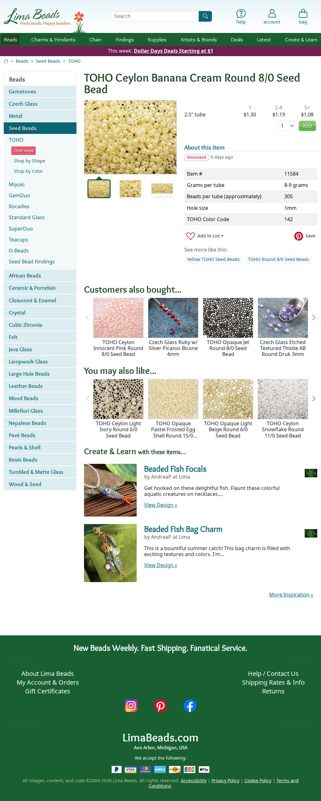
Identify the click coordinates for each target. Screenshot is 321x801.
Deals (237, 39)
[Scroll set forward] (313, 317)
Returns (273, 691)
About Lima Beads (47, 673)
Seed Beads (48, 61)
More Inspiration (291, 594)
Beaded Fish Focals (175, 469)
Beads (10, 39)
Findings (125, 39)
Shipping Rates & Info (273, 682)
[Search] (205, 16)
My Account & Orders (48, 682)
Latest (264, 39)
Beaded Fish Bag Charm (183, 529)
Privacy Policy (225, 780)
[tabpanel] (130, 137)
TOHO (74, 61)
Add (307, 126)
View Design (160, 504)
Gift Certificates (47, 691)
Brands (199, 39)
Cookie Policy (258, 780)
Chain (95, 39)
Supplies (157, 39)
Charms (53, 39)
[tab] (99, 188)
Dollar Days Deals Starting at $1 (173, 50)
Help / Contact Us (273, 673)
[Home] (6, 61)
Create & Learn (301, 39)
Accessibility (194, 780)
